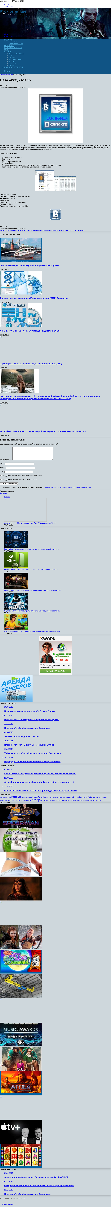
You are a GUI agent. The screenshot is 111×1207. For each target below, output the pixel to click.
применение (68, 800)
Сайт (2, 472)
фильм (98, 800)
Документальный (15, 59)
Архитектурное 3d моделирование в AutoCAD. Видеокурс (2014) (30, 523)
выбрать (104, 797)
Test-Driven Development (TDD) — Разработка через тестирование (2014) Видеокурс (43, 431)
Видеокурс (16, 797)
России (40, 797)
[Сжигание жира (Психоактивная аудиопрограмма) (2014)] (21, 876)
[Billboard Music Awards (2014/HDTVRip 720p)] (21, 1046)
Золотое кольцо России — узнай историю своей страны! (29, 265)
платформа (53, 800)
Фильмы (12, 57)
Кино (6, 50)
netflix (5, 797)
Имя (2, 463)
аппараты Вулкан (72, 797)
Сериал (45, 797)
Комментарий (6, 460)
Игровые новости (13, 48)
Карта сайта (13, 42)
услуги (93, 800)
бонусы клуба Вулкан (87, 797)
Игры (11, 55)
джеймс (2, 800)
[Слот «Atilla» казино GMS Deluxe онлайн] (21, 1094)
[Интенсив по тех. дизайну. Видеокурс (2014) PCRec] (21, 924)
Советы (51, 797)
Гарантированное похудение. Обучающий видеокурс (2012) (31, 363)
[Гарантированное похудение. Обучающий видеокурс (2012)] (21, 359)
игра (6, 800)
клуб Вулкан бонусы (18, 800)
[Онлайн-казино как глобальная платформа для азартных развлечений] (16, 588)
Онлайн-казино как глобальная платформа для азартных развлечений (32, 590)
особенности (45, 800)
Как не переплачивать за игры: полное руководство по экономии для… (32, 631)
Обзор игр (9, 46)
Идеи (29, 797)
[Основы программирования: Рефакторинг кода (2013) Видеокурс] (21, 294)
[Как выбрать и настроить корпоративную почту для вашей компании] (16, 547)
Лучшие (34, 797)
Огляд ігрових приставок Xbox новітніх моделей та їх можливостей (31, 570)
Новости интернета (16, 53)
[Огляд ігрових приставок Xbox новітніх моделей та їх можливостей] (16, 568)
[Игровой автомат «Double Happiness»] (21, 1167)
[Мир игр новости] (14, 30)
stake (9, 797)
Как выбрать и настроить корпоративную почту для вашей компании (31, 549)
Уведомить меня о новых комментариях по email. (22, 476)
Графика (12, 63)
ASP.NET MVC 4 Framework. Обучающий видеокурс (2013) (30, 331)
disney (2, 797)
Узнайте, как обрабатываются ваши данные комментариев (67, 487)
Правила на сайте (16, 44)
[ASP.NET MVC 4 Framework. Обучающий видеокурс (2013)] (21, 327)
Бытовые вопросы (13, 67)
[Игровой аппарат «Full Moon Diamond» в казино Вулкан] (21, 973)
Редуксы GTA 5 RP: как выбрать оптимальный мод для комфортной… (32, 611)
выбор (98, 797)
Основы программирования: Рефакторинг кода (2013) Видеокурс (34, 298)
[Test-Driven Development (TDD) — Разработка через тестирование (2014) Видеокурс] (21, 427)
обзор (36, 800)
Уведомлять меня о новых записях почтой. (20, 480)
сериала (79, 800)
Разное (7, 52)
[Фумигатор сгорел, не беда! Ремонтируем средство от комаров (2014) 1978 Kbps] (21, 851)
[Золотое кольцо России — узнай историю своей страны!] (21, 261)
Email (3, 468)
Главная (3, 75)
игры (9, 800)
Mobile (11, 61)
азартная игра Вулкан (59, 797)
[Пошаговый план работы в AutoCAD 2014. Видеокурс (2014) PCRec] (21, 1119)
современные (87, 800)
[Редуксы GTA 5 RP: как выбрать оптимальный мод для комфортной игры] (16, 609)
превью (61, 800)
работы (74, 800)
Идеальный (24, 797)
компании (27, 800)
